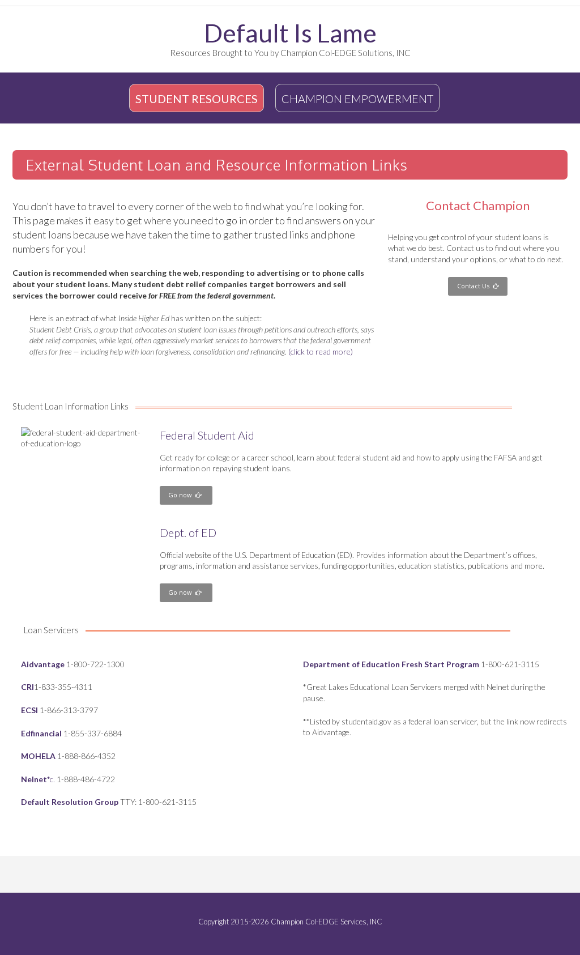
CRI (27, 687)
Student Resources (196, 98)
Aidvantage (43, 664)
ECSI (29, 710)
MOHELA (38, 756)
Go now (181, 495)
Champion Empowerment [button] (357, 98)
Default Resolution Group (69, 802)
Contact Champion (478, 205)
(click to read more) (320, 351)
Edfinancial (41, 733)
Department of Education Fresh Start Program (391, 664)
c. (38, 779)
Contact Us (475, 286)
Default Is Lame (290, 33)
